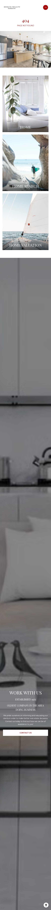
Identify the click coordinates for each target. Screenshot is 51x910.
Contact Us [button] (26, 733)
